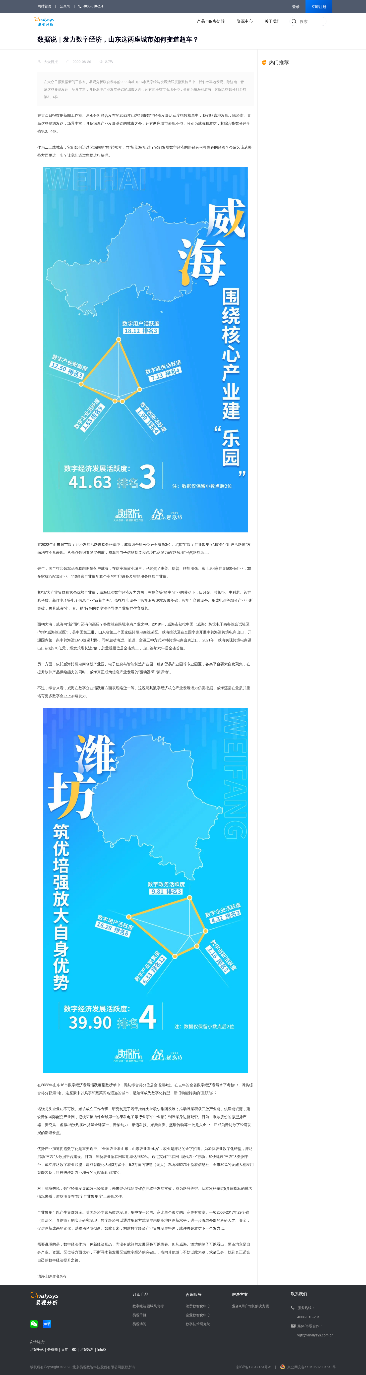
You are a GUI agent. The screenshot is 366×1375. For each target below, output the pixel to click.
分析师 (52, 1349)
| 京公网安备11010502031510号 (305, 1366)
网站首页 (45, 6)
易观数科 (87, 1349)
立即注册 (318, 7)
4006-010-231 (93, 6)
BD (74, 1349)
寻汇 (64, 1349)
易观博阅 (139, 1323)
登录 (296, 7)
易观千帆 (139, 1314)
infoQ (101, 1349)
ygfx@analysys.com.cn (315, 1334)
